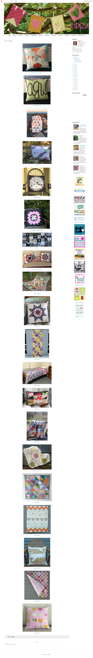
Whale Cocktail (37, 568)
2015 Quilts (47, 35)
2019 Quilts (20, 35)
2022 (75, 69)
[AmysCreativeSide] (79, 222)
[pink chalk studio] (79, 302)
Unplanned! (37, 502)
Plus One (81, 156)
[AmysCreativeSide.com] (79, 217)
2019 (75, 74)
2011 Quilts (73, 35)
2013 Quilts (60, 35)
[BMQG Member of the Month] (79, 300)
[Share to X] (11, 637)
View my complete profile (77, 51)
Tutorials (14, 35)
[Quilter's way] (79, 313)
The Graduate (37, 359)
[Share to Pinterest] (14, 637)
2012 (75, 86)
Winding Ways (37, 385)
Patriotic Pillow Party (37, 269)
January (76, 58)
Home (9, 35)
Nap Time (37, 409)
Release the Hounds (81, 136)
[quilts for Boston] (79, 193)
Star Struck (37, 326)
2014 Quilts (53, 35)
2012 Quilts (67, 35)
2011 (75, 88)
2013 (75, 84)
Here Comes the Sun (37, 470)
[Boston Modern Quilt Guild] (79, 203)
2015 (75, 81)
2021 (75, 71)
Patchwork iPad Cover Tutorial (82, 146)
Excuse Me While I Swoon (37, 230)
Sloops (37, 138)
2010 (75, 89)
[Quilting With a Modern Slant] (79, 185)
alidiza (81, 41)
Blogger (48, 654)
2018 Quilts (27, 35)
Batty (37, 165)
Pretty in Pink (37, 633)
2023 (75, 67)
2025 (75, 64)
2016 (75, 79)
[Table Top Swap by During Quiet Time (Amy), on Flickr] (79, 285)
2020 (75, 72)
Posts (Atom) (12, 644)
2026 (75, 57)
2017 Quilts (33, 35)
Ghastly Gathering (81, 35)
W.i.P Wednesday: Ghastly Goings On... (82, 126)
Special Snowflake (78, 61)
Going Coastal (37, 441)
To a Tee (37, 248)
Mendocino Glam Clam (37, 72)
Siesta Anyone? (37, 293)
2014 (75, 82)
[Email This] (8, 637)
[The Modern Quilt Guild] (79, 215)
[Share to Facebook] (12, 637)
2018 (75, 76)
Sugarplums (37, 601)
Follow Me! (81, 165)
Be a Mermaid (37, 535)
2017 (75, 77)
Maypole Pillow (77, 60)
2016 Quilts (40, 35)
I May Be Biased (37, 105)
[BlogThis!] (10, 637)
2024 (75, 66)
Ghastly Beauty (37, 197)
